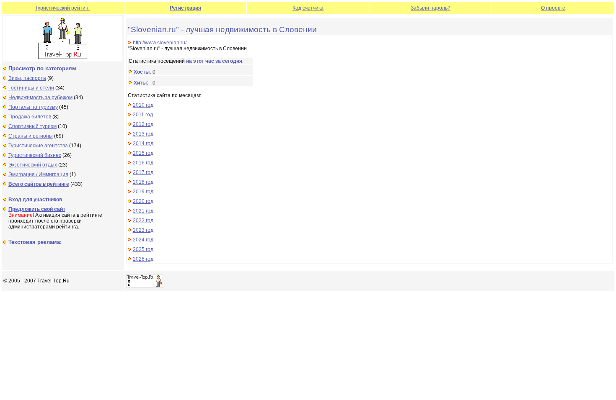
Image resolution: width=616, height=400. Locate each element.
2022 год (143, 220)
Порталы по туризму (33, 107)
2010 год (143, 105)
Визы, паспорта (27, 78)
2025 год (143, 249)
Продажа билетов (29, 117)
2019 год (143, 192)
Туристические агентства (38, 146)
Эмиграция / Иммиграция (38, 174)
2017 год (143, 172)
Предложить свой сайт (36, 209)
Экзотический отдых (32, 165)
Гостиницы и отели (31, 88)
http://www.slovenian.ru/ (159, 43)
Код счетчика (308, 8)
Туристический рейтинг (62, 8)
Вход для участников (35, 200)
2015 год (143, 153)
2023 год (143, 230)
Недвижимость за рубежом (40, 97)
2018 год (143, 182)
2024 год (143, 240)
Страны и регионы (30, 136)
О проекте (553, 8)
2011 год (143, 115)
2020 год (143, 201)
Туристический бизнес (34, 155)
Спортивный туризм (32, 126)
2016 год (143, 163)
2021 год (143, 211)
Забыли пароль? (430, 8)
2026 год (143, 259)
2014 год (143, 143)
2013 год (143, 134)
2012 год (143, 124)
